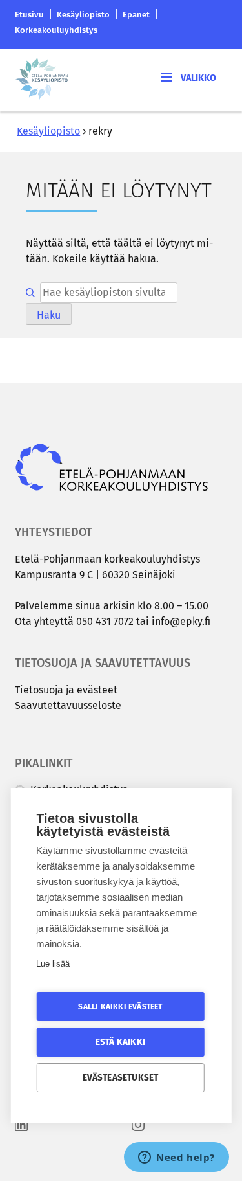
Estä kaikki (120, 1042)
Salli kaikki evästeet (120, 1006)
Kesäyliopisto (83, 14)
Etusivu (29, 14)
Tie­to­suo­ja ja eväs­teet (66, 690)
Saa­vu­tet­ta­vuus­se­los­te (68, 705)
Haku (49, 315)
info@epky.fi (181, 621)
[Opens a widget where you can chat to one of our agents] (176, 1158)
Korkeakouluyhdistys (56, 30)
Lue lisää (53, 964)
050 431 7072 (105, 621)
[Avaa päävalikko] (187, 77)
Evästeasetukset (121, 1077)
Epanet (136, 14)
